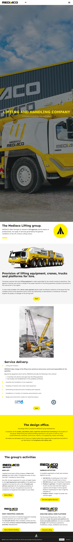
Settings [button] (62, 539)
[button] (69, 2)
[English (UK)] (26, 2)
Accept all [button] (68, 539)
